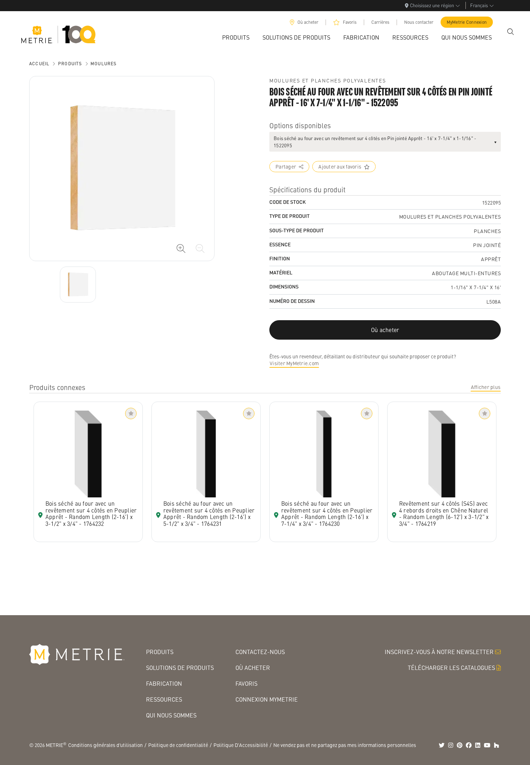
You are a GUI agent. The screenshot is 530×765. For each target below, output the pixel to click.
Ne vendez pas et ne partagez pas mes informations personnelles (344, 745)
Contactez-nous (260, 652)
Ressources (164, 699)
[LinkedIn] (477, 745)
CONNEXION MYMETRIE (266, 699)
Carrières (380, 22)
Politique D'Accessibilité (240, 745)
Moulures (103, 63)
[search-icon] (510, 31)
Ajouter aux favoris (339, 166)
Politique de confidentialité (178, 745)
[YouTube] (487, 745)
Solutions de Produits (180, 667)
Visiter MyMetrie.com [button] (294, 363)
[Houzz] (496, 745)
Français (479, 5)
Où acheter (307, 22)
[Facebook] (469, 745)
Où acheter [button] (385, 330)
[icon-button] (181, 248)
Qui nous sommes (171, 715)
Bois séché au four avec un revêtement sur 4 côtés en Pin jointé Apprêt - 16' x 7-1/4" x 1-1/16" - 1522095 (375, 141)
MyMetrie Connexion (467, 22)
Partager (285, 166)
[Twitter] (442, 745)
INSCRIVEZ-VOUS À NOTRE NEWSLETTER (439, 652)
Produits (70, 63)
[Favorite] (131, 413)
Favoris (350, 22)
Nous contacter (418, 22)
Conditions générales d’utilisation (105, 745)
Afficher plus (485, 387)
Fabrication (164, 683)
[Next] (78, 285)
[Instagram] (450, 745)
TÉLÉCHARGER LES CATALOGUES (451, 667)
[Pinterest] (460, 745)
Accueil (39, 63)
